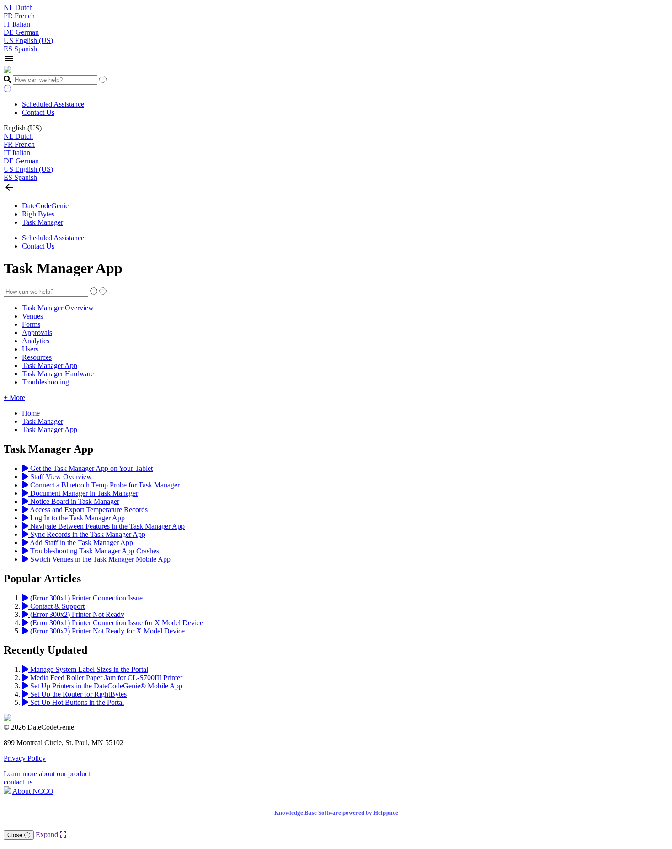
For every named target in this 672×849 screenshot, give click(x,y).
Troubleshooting (45, 382)
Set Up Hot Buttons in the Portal (76, 702)
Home (31, 413)
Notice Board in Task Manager (73, 501)
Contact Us (38, 112)
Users (30, 349)
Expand (48, 834)
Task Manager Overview (58, 308)
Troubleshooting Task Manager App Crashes (93, 551)
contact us (18, 782)
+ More (14, 397)
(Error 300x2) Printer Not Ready (76, 614)
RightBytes (38, 214)
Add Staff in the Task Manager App (80, 542)
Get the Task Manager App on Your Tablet (90, 468)
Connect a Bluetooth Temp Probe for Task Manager (104, 485)
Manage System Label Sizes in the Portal (88, 669)
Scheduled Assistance (53, 104)
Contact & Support (56, 606)
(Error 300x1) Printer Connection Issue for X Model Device (115, 623)
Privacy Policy (25, 758)
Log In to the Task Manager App (76, 518)
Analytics (35, 341)
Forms (31, 324)
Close (15, 835)
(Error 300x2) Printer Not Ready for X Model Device (106, 631)
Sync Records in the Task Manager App (86, 534)
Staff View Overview (60, 477)
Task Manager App (49, 365)
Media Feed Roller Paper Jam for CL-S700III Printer (105, 677)
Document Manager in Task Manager (83, 493)
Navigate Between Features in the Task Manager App (106, 526)
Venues (32, 316)
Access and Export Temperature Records (88, 510)
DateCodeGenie (45, 206)
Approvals (37, 332)
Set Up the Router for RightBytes (77, 694)
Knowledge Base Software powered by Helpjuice (336, 812)
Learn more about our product (47, 774)
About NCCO (32, 791)
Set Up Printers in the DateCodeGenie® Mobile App (105, 686)
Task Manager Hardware (58, 374)
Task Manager (42, 222)
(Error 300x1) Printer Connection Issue (85, 598)
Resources (37, 357)
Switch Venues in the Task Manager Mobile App (99, 559)
